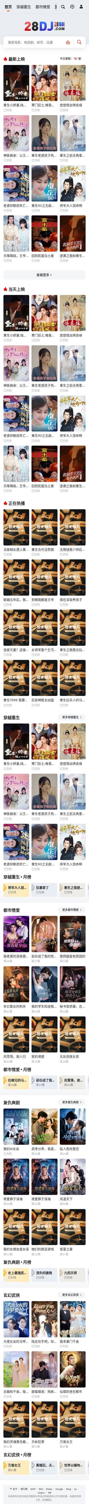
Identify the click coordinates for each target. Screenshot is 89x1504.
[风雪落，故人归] (16, 1034)
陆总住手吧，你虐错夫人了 (44, 1341)
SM (49, 1492)
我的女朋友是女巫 (16, 1249)
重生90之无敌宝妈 (44, 205)
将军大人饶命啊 (71, 205)
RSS (41, 1489)
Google (59, 1489)
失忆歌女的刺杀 (14, 1006)
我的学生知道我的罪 (44, 1006)
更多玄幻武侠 (70, 1295)
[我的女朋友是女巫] (16, 1227)
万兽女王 (66, 1442)
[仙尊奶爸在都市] (73, 1369)
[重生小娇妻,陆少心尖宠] (16, 83)
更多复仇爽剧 (70, 1102)
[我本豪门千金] (73, 1319)
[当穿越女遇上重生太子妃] (16, 527)
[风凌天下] (73, 1177)
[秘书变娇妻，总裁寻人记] (73, 984)
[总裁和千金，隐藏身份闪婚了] (16, 1369)
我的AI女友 (11, 1149)
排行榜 (24, 1489)
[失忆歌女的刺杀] (16, 984)
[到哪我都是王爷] (44, 577)
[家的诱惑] (44, 1034)
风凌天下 (66, 1199)
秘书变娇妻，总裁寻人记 (73, 1006)
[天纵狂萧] (44, 1419)
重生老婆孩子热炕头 (44, 155)
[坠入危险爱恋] (73, 1127)
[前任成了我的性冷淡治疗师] (44, 934)
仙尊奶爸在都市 (71, 1391)
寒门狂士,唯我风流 (44, 105)
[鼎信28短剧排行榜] (70, 42)
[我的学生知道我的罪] (44, 984)
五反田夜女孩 (69, 1056)
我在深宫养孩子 (71, 600)
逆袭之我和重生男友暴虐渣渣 (73, 256)
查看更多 (43, 275)
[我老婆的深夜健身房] (16, 934)
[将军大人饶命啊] (73, 183)
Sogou (41, 1492)
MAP (33, 1489)
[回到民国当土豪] (44, 233)
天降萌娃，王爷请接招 (16, 256)
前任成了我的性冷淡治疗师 (44, 956)
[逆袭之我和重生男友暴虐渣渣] (73, 233)
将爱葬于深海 (13, 1199)
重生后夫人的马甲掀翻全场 (73, 700)
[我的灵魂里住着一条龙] (16, 1419)
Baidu (49, 1489)
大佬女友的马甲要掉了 (16, 1341)
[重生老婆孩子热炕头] (44, 133)
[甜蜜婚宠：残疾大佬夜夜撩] (44, 1369)
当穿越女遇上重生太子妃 (16, 549)
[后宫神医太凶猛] (44, 678)
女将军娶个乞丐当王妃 (44, 650)
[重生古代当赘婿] (44, 527)
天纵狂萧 (37, 1442)
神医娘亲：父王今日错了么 (16, 155)
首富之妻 (66, 1249)
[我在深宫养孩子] (73, 577)
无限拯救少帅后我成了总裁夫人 (73, 549)
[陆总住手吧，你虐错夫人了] (44, 1319)
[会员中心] (81, 6)
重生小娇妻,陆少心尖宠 (16, 105)
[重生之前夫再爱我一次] (73, 133)
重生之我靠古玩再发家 (73, 650)
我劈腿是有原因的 (72, 956)
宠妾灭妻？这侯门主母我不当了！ (16, 650)
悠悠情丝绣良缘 (71, 105)
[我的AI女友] (16, 1127)
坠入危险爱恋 (69, 1149)
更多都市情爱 (70, 910)
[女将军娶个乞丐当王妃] (44, 628)
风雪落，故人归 (14, 1056)
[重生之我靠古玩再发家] (73, 628)
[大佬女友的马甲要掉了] (16, 1319)
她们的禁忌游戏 (42, 1249)
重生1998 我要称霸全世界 (16, 700)
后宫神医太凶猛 (42, 700)
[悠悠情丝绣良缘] (73, 83)
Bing (68, 1489)
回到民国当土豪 (42, 256)
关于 (15, 1489)
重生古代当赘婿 (42, 549)
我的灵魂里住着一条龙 (16, 1442)
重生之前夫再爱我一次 (73, 155)
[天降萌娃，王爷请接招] (16, 233)
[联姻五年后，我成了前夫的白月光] (16, 577)
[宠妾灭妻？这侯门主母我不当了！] (16, 628)
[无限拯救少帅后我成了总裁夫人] (73, 527)
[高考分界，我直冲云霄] (44, 1127)
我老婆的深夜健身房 (16, 956)
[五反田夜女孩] (73, 1034)
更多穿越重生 (70, 717)
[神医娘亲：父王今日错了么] (16, 133)
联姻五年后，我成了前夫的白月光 (16, 600)
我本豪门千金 (69, 1341)
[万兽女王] (73, 1419)
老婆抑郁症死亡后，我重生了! (16, 205)
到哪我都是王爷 (42, 600)
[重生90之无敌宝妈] (44, 183)
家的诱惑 (37, 1056)
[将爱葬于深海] (16, 1177)
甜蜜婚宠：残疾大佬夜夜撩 (44, 1391)
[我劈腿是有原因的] (73, 934)
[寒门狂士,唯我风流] (44, 83)
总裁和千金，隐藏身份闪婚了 (16, 1391)
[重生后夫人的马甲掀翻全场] (73, 678)
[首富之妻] (73, 1227)
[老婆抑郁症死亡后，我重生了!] (16, 183)
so (75, 1489)
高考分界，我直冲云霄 (44, 1149)
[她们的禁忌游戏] (44, 1227)
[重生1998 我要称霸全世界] (16, 678)
